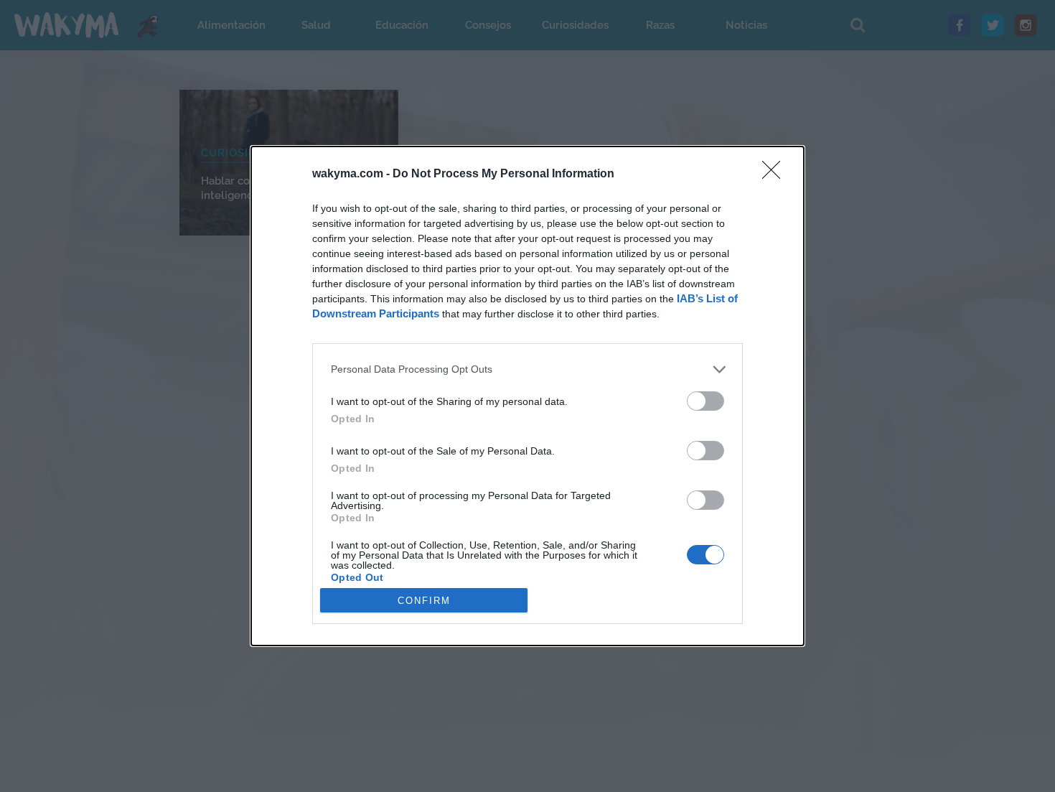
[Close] (775, 174)
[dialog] (527, 396)
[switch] (705, 401)
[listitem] (527, 369)
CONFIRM (424, 600)
